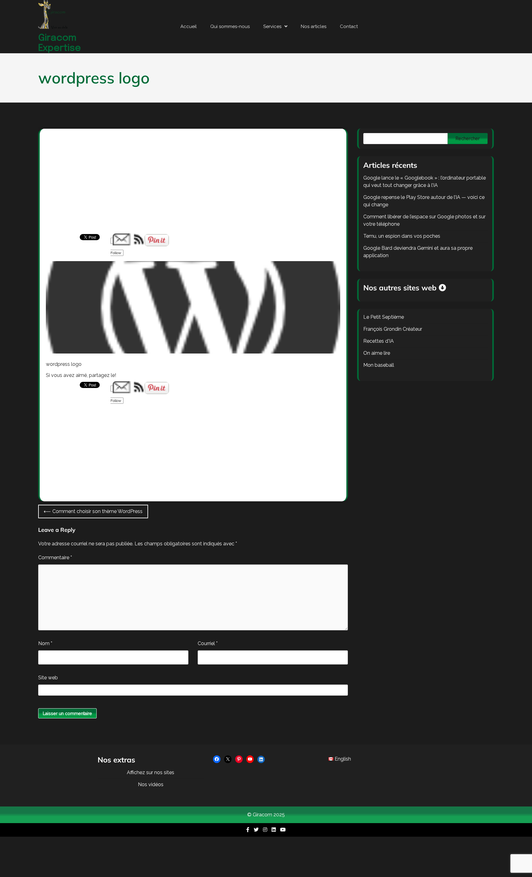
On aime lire (376, 353)
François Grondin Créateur (392, 329)
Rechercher (468, 138)
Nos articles (313, 26)
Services (272, 26)
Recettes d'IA (378, 341)
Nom (45, 643)
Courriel (208, 643)
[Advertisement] (193, 188)
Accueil (188, 26)
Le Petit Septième (383, 317)
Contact (349, 26)
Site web (48, 678)
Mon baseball (378, 365)
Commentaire (55, 557)
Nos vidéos (150, 784)
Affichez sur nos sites (150, 772)
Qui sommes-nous (230, 26)
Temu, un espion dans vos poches (401, 236)
